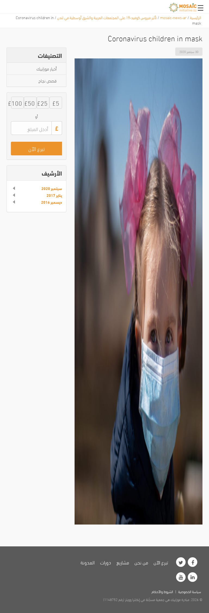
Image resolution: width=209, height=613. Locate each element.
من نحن (141, 562)
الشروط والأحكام (162, 591)
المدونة (88, 562)
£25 (42, 102)
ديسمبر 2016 (51, 202)
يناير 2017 (54, 195)
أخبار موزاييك (46, 68)
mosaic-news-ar (173, 17)
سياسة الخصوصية (189, 591)
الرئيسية (195, 17)
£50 (29, 102)
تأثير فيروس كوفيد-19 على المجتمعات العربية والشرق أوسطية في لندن (107, 17)
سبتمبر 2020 (51, 188)
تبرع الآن (160, 562)
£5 (55, 102)
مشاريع (122, 562)
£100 (16, 102)
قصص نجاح (47, 80)
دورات (105, 562)
